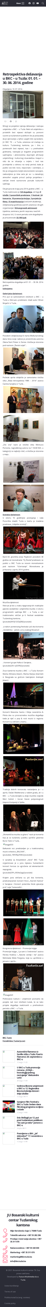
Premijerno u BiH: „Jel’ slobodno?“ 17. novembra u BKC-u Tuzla (30, 1136)
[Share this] (10, 121)
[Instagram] (33, 3)
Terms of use (10, 1291)
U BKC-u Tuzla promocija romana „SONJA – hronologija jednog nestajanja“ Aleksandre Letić (28, 1072)
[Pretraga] (42, 3)
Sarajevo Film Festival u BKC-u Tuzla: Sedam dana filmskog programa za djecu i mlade (30, 1105)
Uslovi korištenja (11, 1286)
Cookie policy (10, 1303)
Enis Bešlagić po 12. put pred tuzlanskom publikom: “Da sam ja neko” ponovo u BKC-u (30, 1121)
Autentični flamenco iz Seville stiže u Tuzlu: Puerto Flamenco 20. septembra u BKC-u (30, 1055)
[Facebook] (30, 3)
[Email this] (5, 121)
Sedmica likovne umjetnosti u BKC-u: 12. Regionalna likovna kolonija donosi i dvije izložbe (30, 1089)
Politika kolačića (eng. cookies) (17, 1297)
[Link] (7, 3)
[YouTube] (38, 3)
